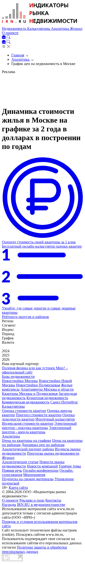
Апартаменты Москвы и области (47, 389)
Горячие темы (70, 466)
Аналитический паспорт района (28, 449)
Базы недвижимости (18, 376)
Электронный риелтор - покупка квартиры (39, 425)
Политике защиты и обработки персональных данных (34, 549)
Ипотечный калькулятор (55, 419)
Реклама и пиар (31, 500)
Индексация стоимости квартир (27, 423)
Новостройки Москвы (20, 381)
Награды (9, 505)
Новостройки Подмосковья (38, 385)
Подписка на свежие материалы (28, 479)
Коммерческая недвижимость (25, 402)
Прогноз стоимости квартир (38, 415)
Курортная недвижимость (47, 398)
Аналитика (60, 29)
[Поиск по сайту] (8, 38)
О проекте (10, 33)
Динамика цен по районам (42, 445)
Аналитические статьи (20, 462)
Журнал (76, 29)
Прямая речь (12, 470)
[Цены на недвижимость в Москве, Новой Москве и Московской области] (39, 24)
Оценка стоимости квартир (24, 411)
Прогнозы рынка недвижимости (53, 453)
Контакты (53, 500)
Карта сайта (18, 487)
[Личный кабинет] (4, 38)
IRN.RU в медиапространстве (41, 505)
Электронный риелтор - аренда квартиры (36, 430)
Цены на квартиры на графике (26, 441)
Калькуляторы (39, 29)
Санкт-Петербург (64, 402)
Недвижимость (14, 29)
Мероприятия (34, 475)
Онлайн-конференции (41, 470)
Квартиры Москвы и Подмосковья (30, 394)
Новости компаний (42, 466)
